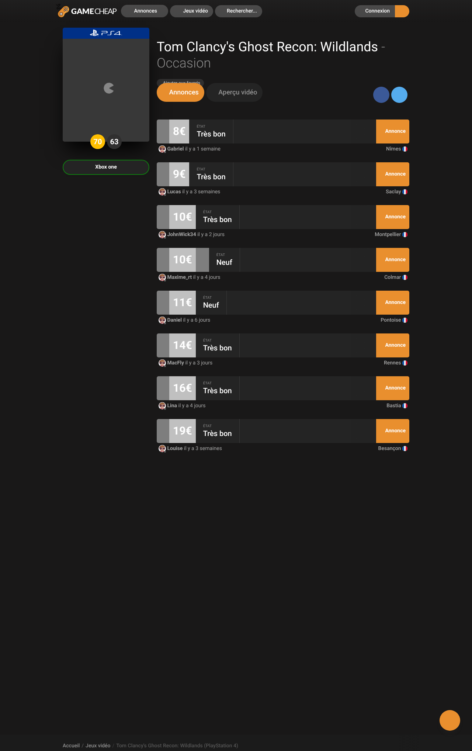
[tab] (180, 92)
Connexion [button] (377, 11)
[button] (238, 11)
